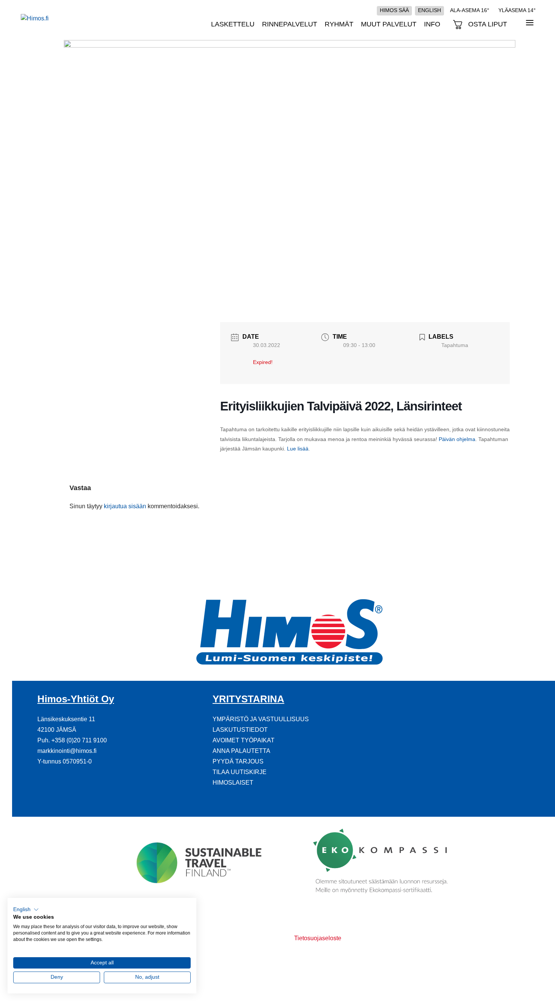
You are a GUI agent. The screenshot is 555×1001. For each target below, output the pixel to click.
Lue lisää (297, 449)
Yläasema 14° (517, 10)
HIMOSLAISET (233, 782)
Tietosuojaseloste (317, 938)
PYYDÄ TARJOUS (238, 761)
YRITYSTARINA (248, 699)
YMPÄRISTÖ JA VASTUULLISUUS (261, 719)
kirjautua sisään (125, 506)
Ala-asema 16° (469, 10)
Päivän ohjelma (457, 439)
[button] (26, 909)
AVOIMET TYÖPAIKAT (243, 740)
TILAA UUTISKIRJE (240, 772)
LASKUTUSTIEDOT (240, 729)
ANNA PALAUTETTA (241, 751)
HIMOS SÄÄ (394, 10)
